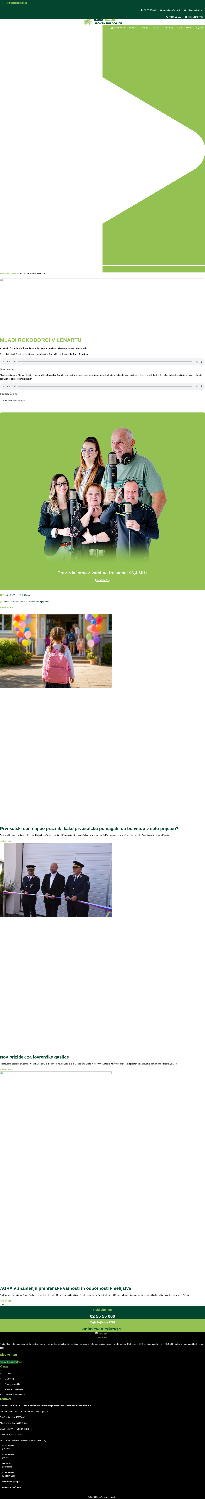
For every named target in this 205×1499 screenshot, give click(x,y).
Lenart (6, 601)
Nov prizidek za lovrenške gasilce (34, 1057)
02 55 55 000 (8, 1445)
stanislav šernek (27, 601)
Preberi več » (6, 841)
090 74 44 (6, 1463)
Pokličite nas (102, 1309)
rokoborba (14, 601)
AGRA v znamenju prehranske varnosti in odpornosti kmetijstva (65, 1288)
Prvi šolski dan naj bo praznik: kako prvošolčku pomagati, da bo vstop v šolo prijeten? (89, 828)
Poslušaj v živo (102, 580)
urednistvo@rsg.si (11, 1481)
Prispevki (14, 274)
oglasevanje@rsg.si (11, 1487)
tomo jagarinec (43, 601)
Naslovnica (4, 274)
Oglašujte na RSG (102, 1322)
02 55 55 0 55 (8, 1454)
